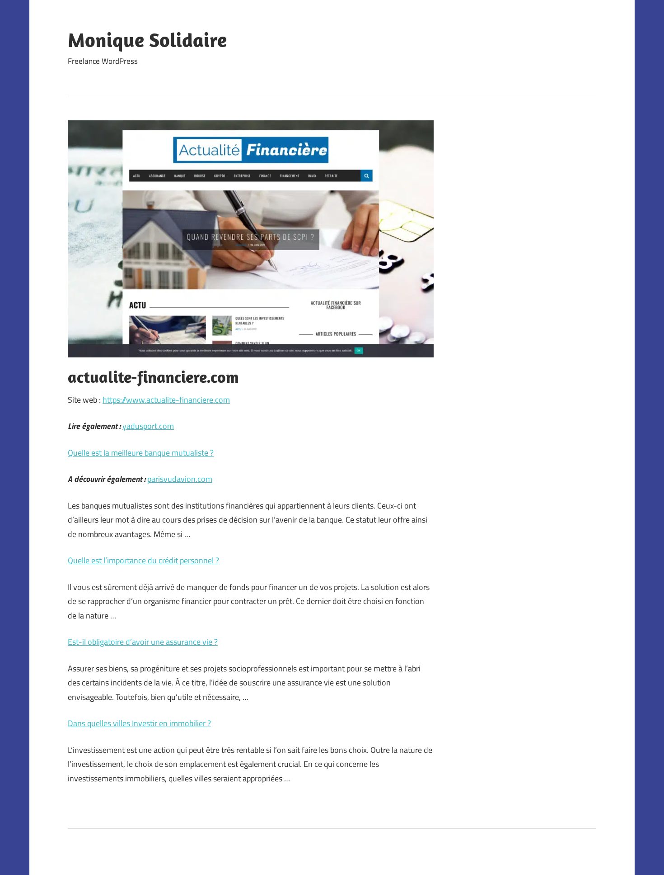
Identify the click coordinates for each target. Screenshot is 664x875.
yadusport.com (148, 426)
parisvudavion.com (179, 479)
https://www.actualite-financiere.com (166, 400)
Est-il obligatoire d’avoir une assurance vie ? (143, 642)
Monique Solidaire (147, 40)
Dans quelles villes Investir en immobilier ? (139, 723)
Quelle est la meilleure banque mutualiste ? (141, 453)
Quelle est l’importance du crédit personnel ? (143, 560)
